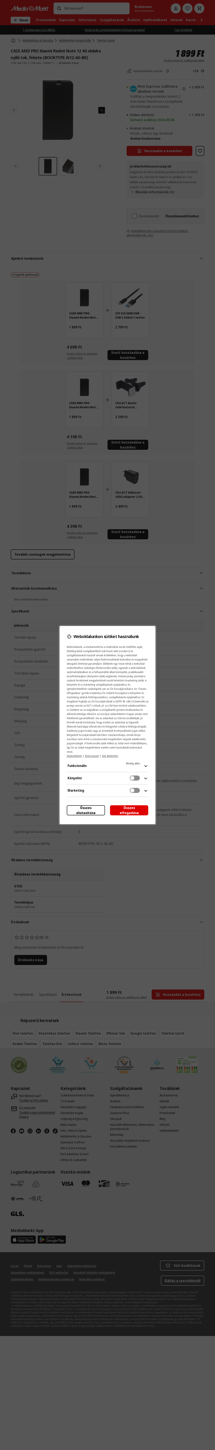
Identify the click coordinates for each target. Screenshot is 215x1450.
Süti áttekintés (110, 756)
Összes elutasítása (86, 810)
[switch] (135, 778)
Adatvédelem (74, 756)
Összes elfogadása (129, 810)
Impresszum (92, 756)
